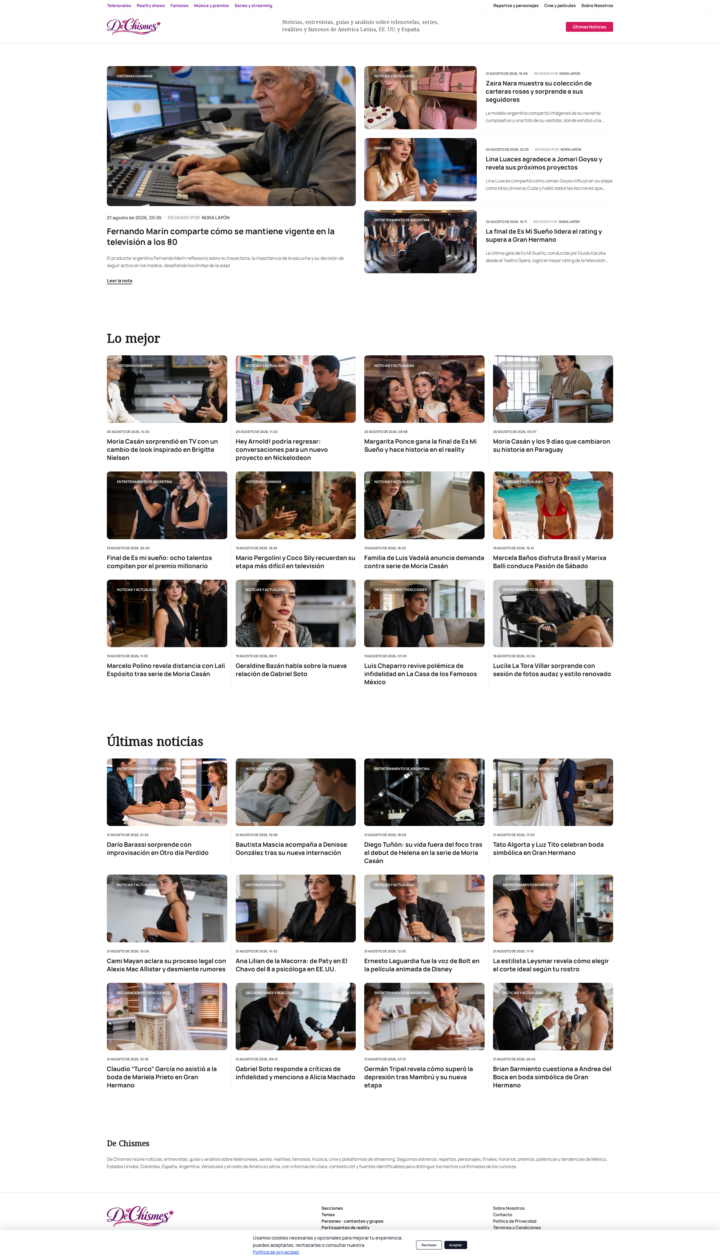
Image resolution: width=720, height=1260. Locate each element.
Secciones (332, 1208)
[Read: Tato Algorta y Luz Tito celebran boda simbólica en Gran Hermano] (553, 792)
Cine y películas (560, 5)
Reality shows (151, 5)
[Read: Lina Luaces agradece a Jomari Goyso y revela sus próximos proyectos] (420, 169)
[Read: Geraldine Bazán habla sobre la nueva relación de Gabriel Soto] (296, 613)
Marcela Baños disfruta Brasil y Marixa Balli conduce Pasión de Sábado (549, 562)
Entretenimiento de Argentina (401, 220)
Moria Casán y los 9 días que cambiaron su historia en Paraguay (551, 445)
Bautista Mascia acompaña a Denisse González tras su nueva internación (291, 849)
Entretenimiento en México (527, 884)
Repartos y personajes (516, 5)
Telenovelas (119, 5)
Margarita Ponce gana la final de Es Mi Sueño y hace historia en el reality (420, 445)
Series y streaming (253, 5)
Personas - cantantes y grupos (352, 1221)
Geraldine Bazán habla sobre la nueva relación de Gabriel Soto (291, 670)
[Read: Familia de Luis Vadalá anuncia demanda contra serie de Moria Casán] (424, 505)
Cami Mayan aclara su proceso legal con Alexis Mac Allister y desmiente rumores (166, 965)
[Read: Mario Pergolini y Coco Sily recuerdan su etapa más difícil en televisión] (296, 505)
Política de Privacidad (514, 1221)
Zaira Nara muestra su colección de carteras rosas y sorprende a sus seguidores (539, 91)
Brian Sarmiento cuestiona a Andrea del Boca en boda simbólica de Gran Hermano (552, 1077)
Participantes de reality (345, 1227)
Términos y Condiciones (517, 1227)
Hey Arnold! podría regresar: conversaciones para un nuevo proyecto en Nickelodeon (282, 449)
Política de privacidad (276, 1252)
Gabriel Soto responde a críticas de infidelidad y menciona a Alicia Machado (296, 1073)
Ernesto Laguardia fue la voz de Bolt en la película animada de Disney (422, 965)
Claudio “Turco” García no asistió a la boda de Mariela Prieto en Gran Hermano (162, 1077)
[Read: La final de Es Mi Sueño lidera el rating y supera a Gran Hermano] (420, 241)
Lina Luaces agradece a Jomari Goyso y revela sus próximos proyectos (544, 163)
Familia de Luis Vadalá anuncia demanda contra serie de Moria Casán (424, 562)
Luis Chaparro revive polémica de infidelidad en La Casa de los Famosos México (420, 674)
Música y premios (211, 5)
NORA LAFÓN (216, 217)
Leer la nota (119, 280)
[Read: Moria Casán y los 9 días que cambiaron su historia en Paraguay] (553, 389)
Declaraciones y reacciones (400, 589)
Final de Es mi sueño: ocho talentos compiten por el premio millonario (159, 562)
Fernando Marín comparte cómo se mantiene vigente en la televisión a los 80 (221, 236)
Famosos (179, 5)
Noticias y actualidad (394, 76)
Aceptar (455, 1245)
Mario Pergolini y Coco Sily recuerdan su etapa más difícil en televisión (296, 562)
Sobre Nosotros (597, 5)
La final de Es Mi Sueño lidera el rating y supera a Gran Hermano (544, 235)
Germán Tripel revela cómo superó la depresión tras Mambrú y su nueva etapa (418, 1077)
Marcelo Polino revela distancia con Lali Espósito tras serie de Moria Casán (166, 670)
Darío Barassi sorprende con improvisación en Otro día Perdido (158, 849)
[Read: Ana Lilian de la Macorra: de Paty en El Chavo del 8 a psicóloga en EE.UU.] (296, 908)
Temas (328, 1214)
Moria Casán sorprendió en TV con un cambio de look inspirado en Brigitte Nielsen (162, 449)
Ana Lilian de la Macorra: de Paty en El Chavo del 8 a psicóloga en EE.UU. (291, 965)
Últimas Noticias (589, 27)
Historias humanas (134, 76)
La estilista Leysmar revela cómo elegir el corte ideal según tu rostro (551, 965)
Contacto (502, 1214)
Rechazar (429, 1245)
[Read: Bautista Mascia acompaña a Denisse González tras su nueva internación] (296, 792)
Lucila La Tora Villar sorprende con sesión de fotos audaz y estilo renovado (552, 670)
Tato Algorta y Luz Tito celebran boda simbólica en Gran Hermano (548, 849)
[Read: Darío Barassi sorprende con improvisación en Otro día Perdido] (167, 792)
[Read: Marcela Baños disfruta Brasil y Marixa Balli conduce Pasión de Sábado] (553, 505)
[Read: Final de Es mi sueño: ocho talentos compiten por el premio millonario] (167, 505)
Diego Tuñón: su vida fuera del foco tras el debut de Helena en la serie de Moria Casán (423, 853)
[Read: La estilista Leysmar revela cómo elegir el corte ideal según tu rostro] (553, 908)
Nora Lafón (569, 73)
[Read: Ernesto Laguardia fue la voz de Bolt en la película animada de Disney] (424, 908)
